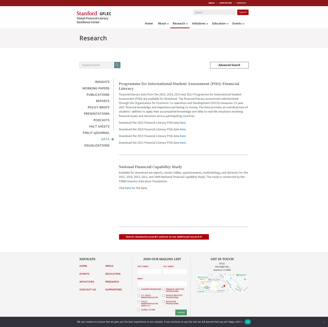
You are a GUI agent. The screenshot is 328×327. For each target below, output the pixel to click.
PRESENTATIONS (97, 114)
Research (112, 282)
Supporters (225, 3)
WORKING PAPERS (96, 88)
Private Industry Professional (174, 296)
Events (84, 274)
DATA (105, 139)
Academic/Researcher (151, 289)
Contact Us (87, 290)
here (183, 123)
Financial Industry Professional (175, 290)
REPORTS (103, 101)
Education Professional (172, 302)
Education (112, 274)
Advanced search (229, 65)
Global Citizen (148, 310)
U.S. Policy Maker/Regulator (149, 296)
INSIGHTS (102, 82)
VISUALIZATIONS (97, 145)
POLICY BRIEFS (99, 107)
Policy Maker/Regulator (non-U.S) (149, 303)
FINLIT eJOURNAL (96, 133)
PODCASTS (101, 120)
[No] (323, 322)
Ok (247, 321)
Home (83, 266)
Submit (181, 312)
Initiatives (86, 282)
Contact (241, 3)
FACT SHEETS (99, 126)
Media (212, 3)
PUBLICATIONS (98, 95)
